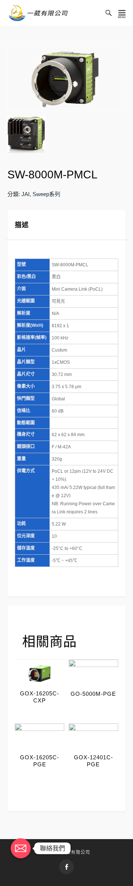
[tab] (66, 225)
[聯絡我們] (21, 848)
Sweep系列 (46, 194)
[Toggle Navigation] (122, 13)
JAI (25, 194)
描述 (22, 225)
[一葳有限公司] (38, 13)
